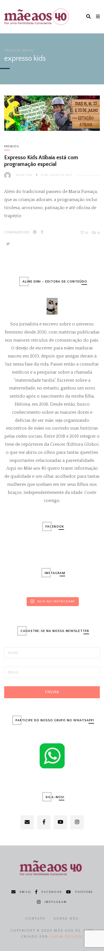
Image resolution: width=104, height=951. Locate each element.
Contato (35, 918)
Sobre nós (66, 918)
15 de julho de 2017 (56, 175)
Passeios (11, 146)
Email (25, 892)
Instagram (56, 902)
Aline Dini (24, 175)
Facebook (52, 892)
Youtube (84, 892)
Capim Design (65, 936)
